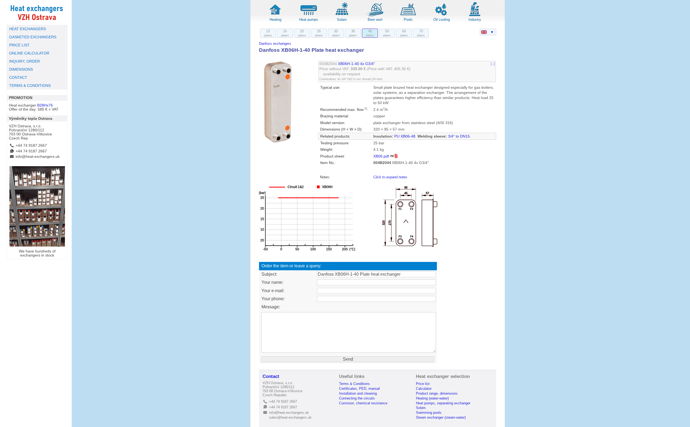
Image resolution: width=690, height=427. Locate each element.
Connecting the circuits (357, 398)
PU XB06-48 (404, 136)
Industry (474, 20)
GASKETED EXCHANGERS (32, 37)
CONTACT (18, 78)
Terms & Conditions (354, 384)
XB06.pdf (381, 156)
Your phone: (273, 298)
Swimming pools (428, 413)
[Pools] (408, 16)
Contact (271, 376)
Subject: (269, 274)
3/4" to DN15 (459, 136)
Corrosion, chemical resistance (363, 403)
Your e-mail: (272, 290)
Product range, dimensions (437, 393)
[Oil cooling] (441, 16)
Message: (270, 307)
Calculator (424, 389)
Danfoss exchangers (275, 44)
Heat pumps (308, 20)
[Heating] (275, 16)
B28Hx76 (45, 105)
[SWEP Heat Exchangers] (37, 12)
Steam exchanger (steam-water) (441, 417)
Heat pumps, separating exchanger (443, 403)
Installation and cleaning (358, 393)
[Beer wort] (375, 16)
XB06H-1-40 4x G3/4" (356, 64)
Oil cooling (441, 20)
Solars (342, 20)
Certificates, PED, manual (359, 389)
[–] (492, 64)
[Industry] (474, 16)
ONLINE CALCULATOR (29, 53)
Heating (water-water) (432, 398)
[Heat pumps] (308, 16)
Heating (275, 20)
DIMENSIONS (21, 69)
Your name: (272, 282)
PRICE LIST (19, 45)
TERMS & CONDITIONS (30, 86)
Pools (408, 20)
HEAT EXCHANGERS (27, 29)
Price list (423, 384)
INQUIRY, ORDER (24, 61)
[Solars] (342, 16)
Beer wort (375, 20)
